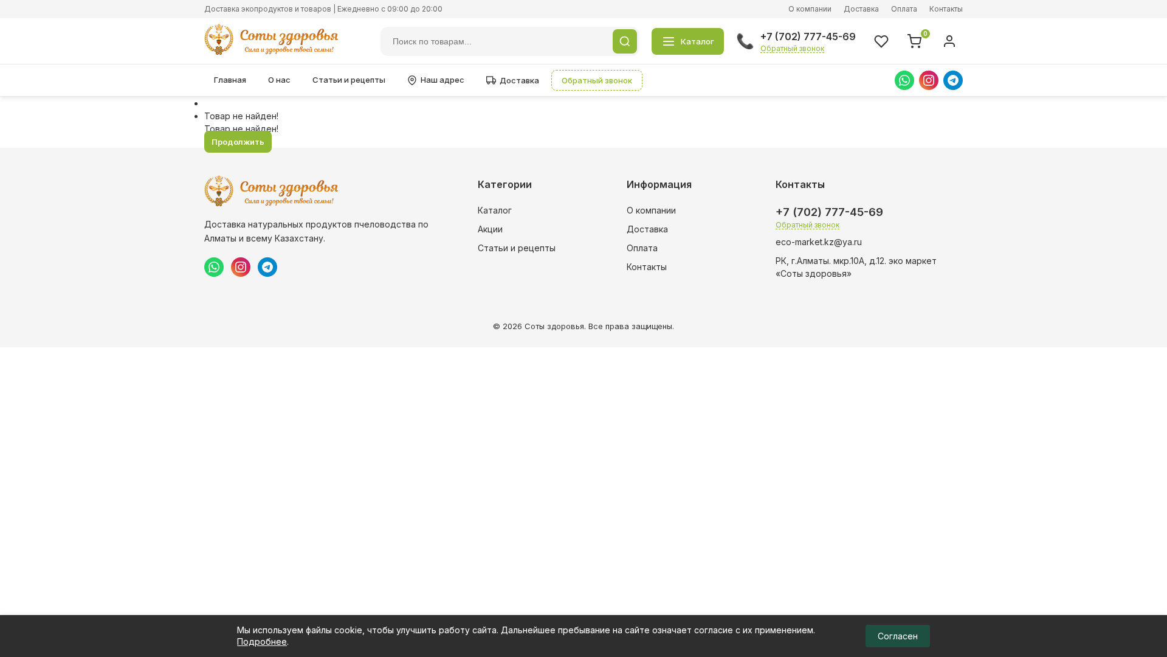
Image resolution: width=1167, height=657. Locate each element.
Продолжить (238, 142)
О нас (279, 80)
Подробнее (262, 641)
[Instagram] (928, 80)
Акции (490, 229)
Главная (230, 80)
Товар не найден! (241, 116)
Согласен (898, 636)
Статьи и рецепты (348, 80)
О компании (809, 8)
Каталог (495, 210)
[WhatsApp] (904, 80)
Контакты (946, 8)
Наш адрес (442, 80)
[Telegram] (953, 80)
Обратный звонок (792, 48)
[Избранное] (881, 41)
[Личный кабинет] (949, 41)
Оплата (904, 8)
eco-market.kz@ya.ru (819, 242)
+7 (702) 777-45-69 (808, 36)
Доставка (861, 8)
